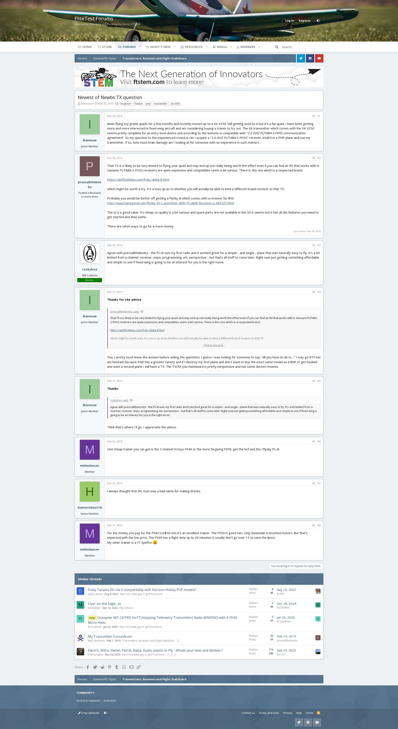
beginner (126, 103)
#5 (319, 381)
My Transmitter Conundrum (110, 636)
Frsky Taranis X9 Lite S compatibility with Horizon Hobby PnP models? (142, 589)
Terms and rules (269, 713)
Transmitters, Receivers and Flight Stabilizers (148, 640)
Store (107, 47)
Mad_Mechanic (96, 640)
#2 (319, 158)
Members (247, 47)
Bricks (280, 593)
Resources (194, 47)
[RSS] (318, 713)
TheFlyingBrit (95, 654)
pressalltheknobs (287, 640)
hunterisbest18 (90, 507)
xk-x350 (175, 103)
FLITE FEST (110, 701)
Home (87, 47)
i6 (115, 212)
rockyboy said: (119, 400)
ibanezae (87, 103)
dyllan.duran (95, 594)
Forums (129, 47)
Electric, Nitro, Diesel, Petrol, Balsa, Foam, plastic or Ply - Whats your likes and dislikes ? (155, 650)
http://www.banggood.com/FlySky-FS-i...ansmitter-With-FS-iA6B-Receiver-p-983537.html (170, 203)
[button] (140, 47)
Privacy (287, 713)
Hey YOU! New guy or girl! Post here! (141, 594)
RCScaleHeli (95, 627)
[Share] (313, 116)
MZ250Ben (94, 608)
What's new (160, 47)
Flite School (126, 608)
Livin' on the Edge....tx (104, 603)
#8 (319, 525)
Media (222, 47)
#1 (319, 116)
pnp (148, 103)
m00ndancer (89, 465)
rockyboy (89, 269)
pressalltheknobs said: (124, 311)
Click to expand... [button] (214, 345)
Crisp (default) (90, 713)
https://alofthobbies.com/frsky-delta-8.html (138, 179)
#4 (319, 292)
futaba (138, 103)
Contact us (248, 713)
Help (299, 713)
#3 (319, 245)
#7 (319, 483)
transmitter (160, 103)
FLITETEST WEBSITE (88, 701)
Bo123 (281, 654)
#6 (319, 441)
